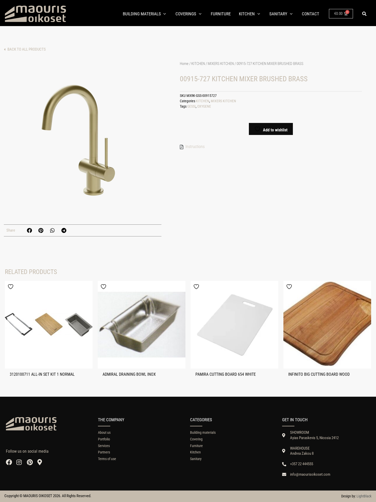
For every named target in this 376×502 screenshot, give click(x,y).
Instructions (195, 146)
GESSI (191, 106)
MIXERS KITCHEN (221, 63)
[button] (364, 14)
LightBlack (364, 496)
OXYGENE (204, 106)
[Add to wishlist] (11, 286)
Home (184, 63)
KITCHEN (198, 63)
